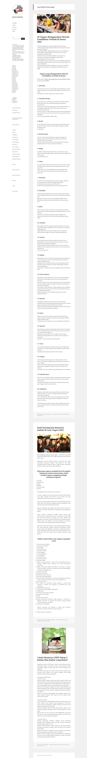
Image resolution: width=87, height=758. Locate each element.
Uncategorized (15, 101)
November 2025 (15, 72)
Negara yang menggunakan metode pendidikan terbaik (57, 79)
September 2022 (15, 88)
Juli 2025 (14, 77)
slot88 (13, 185)
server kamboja (15, 139)
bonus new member (16, 154)
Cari (13, 37)
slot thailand (14, 134)
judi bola (14, 180)
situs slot (14, 164)
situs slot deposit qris (16, 107)
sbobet (13, 132)
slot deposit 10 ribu (16, 112)
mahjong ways (15, 137)
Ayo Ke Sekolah (17, 17)
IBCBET (13, 31)
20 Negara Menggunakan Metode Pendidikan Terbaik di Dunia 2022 (53, 39)
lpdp (41, 745)
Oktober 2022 (15, 87)
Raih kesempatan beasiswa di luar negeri (47, 454)
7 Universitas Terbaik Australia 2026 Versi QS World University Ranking (18, 53)
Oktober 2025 (15, 74)
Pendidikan (14, 23)
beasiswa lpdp (56, 744)
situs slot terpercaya (16, 175)
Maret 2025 (14, 82)
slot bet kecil (14, 110)
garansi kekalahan (15, 156)
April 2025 (14, 81)
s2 (42, 745)
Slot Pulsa (14, 29)
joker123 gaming (15, 142)
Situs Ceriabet (15, 191)
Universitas (14, 27)
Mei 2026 (14, 68)
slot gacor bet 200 (15, 169)
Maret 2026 (14, 70)
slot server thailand (16, 149)
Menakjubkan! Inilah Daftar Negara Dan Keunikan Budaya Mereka (18, 49)
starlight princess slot (16, 159)
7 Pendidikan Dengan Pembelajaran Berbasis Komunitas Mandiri (16, 56)
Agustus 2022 (14, 89)
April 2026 (14, 69)
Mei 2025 (14, 80)
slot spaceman (15, 151)
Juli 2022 (14, 91)
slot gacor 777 (15, 144)
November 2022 (15, 86)
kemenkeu (62, 744)
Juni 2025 (14, 79)
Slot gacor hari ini (15, 124)
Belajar (58, 619)
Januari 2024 (14, 85)
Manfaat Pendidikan (41, 620)
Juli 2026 (14, 66)
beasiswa (51, 744)
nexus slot (14, 130)
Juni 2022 (14, 92)
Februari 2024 (15, 83)
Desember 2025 (15, 71)
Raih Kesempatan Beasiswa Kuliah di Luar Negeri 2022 (50, 428)
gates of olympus (15, 146)
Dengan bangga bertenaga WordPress (44, 755)
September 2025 (15, 75)
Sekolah (13, 25)
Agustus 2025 (14, 76)
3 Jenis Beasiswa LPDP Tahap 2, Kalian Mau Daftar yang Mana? (52, 658)
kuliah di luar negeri (57, 414)
